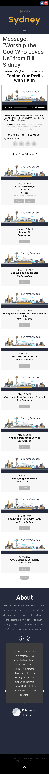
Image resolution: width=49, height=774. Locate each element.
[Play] (5, 107)
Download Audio (24, 129)
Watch (19, 201)
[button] (25, 30)
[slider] (20, 107)
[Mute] (36, 107)
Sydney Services (28, 124)
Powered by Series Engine (24, 585)
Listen (30, 201)
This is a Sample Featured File (24, 196)
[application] (24, 107)
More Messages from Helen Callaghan (25, 125)
